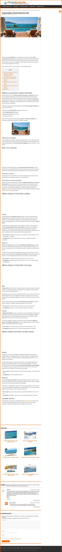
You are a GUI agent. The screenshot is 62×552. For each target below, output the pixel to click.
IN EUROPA (15, 6)
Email (3, 534)
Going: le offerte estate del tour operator (30, 441)
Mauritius (6, 88)
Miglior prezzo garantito (8, 74)
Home (2, 10)
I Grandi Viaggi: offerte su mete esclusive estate (11, 441)
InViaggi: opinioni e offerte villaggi (11, 457)
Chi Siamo (8, 547)
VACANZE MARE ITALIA (7, 6)
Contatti (21, 547)
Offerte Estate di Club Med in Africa (9, 78)
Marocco (5, 80)
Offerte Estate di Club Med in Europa (9, 81)
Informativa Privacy (17, 538)
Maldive (5, 86)
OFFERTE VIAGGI (40, 6)
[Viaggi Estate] (17, 2)
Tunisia (5, 79)
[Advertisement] (21, 47)
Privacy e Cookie (37, 547)
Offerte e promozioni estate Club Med (9, 72)
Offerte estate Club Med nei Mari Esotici (10, 85)
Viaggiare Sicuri (7, 190)
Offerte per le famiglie (8, 73)
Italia (5, 83)
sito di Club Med (29, 400)
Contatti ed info (5, 89)
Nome (3, 531)
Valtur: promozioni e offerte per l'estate (30, 457)
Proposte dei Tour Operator (16, 10)
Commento (4, 520)
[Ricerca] (60, 11)
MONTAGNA (32, 6)
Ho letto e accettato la (12, 538)
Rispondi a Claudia (36, 500)
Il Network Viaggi (15, 547)
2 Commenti (14, 14)
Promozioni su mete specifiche (10, 77)
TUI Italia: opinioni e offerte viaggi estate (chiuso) (10, 475)
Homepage (3, 547)
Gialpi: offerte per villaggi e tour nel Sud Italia (30, 475)
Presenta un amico (7, 75)
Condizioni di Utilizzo (28, 547)
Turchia (5, 84)
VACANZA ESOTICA (24, 6)
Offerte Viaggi (7, 10)
